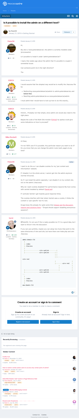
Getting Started (28, 33)
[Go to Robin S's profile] (74, 401)
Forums (13, 10)
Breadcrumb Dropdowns (10, 401)
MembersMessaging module (18, 390)
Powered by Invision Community (39, 417)
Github (54, 120)
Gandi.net (48, 189)
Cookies (43, 415)
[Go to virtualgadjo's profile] (74, 368)
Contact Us (36, 415)
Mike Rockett (11, 137)
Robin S (6, 358)
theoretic (7, 369)
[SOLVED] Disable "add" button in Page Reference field (20, 379)
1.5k (9, 154)
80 (10, 97)
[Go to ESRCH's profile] (11, 87)
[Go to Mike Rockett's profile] (11, 144)
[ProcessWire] (12, 4)
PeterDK (14, 31)
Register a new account (23, 322)
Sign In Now (56, 322)
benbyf (6, 391)
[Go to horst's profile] (11, 225)
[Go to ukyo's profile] (74, 357)
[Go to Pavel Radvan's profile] (74, 379)
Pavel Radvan (8, 380)
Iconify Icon (6, 356)
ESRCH (11, 80)
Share (58, 32)
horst (11, 218)
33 (10, 58)
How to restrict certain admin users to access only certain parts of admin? (26, 367)
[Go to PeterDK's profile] (5, 32)
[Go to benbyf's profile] (74, 390)
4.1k (9, 235)
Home (5, 10)
